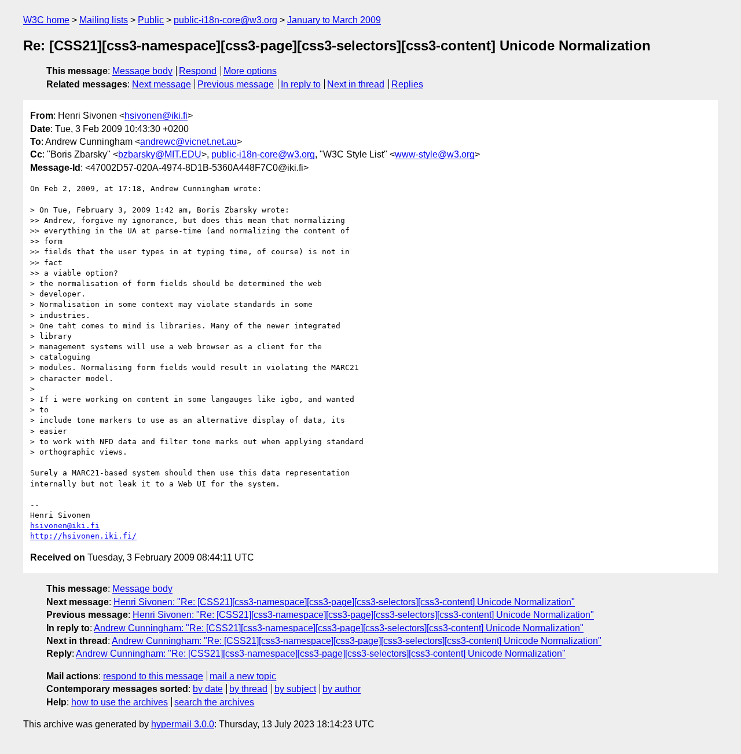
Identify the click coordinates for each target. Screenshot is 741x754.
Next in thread (355, 84)
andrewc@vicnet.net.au (188, 142)
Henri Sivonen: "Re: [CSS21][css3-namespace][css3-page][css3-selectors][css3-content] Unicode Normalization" (344, 602)
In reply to (301, 84)
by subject (295, 689)
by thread (248, 689)
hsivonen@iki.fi (156, 115)
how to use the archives (119, 702)
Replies (407, 84)
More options (250, 71)
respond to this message (153, 676)
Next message (161, 84)
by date (208, 689)
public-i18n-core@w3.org (225, 20)
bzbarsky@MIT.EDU (159, 154)
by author (341, 689)
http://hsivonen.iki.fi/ (83, 536)
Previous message (235, 84)
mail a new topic (243, 676)
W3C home (46, 20)
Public (151, 20)
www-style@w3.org (435, 154)
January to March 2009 (334, 20)
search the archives (214, 702)
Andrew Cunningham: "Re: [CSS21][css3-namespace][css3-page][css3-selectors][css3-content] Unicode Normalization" (339, 628)
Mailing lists (103, 20)
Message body (142, 71)
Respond (198, 71)
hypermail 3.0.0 (182, 724)
